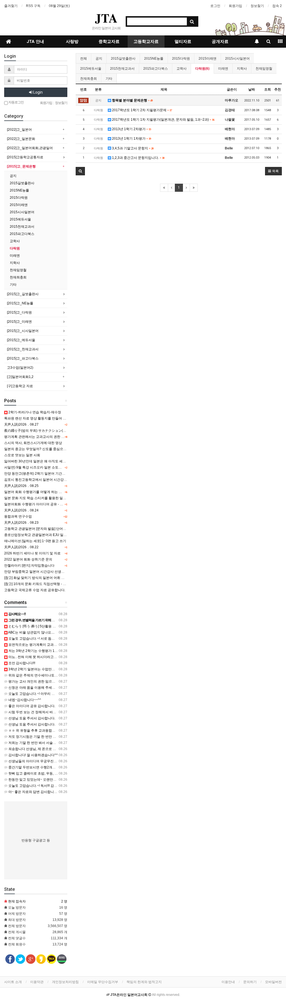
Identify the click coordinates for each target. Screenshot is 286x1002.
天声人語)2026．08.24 (21, 510)
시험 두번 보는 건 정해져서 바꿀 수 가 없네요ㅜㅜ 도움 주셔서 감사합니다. (63, 712)
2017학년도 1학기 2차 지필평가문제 (141, 110)
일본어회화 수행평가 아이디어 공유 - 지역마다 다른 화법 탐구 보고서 (55, 504)
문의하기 (250, 982)
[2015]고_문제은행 (21, 166)
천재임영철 (264, 69)
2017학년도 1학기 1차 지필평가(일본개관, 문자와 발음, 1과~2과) (162, 120)
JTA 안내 (35, 41)
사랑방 (72, 41)
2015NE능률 (153, 58)
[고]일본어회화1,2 (20, 377)
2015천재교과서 (122, 69)
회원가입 (235, 6)
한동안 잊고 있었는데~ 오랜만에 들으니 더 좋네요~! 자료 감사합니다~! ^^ (62, 780)
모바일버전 (273, 982)
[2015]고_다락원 (19, 312)
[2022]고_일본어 (19, 130)
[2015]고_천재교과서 (23, 349)
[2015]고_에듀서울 (21, 340)
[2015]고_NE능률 (20, 303)
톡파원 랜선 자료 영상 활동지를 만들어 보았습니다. (42, 418)
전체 (83, 58)
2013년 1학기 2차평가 (131, 129)
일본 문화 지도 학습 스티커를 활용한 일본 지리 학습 (42, 498)
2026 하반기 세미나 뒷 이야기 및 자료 (32, 553)
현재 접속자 (17, 901)
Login (37, 92)
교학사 (182, 69)
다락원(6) (202, 69)
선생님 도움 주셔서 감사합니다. (31, 718)
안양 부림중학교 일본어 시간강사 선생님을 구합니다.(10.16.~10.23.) (55, 572)
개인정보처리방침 (65, 982)
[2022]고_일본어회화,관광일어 (30, 148)
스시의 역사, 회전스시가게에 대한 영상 (33, 443)
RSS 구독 (33, 6)
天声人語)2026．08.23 (21, 523)
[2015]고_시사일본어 (23, 331)
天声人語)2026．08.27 (21, 424)
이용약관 (37, 982)
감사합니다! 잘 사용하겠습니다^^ (33, 755)
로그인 (215, 6)
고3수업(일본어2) (20, 368)
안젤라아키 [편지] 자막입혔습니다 (29, 565)
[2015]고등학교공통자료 (25, 157)
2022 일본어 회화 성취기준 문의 (28, 559)
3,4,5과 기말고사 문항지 (132, 148)
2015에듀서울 (90, 69)
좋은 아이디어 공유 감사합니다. (31, 706)
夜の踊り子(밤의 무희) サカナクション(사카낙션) (40, 431)
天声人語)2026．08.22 (21, 547)
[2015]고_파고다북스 (23, 358)
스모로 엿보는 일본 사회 (22, 455)
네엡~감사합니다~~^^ (24, 700)
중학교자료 (109, 41)
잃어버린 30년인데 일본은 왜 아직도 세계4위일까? (42, 461)
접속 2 (277, 6)
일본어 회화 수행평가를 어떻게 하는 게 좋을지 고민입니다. (47, 492)
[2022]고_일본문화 (21, 139)
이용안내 (228, 982)
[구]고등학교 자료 (20, 386)
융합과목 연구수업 (18, 516)
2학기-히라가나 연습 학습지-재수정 (34, 412)
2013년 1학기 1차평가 (131, 138)
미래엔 (223, 69)
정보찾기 (257, 6)
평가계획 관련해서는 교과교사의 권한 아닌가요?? (41, 437)
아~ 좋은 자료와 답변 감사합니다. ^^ (35, 792)
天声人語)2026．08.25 (21, 486)
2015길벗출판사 (123, 58)
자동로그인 (16, 102)
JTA (106, 18)
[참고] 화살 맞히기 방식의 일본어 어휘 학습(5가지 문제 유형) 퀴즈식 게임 (58, 578)
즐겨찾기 (11, 6)
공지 (99, 58)
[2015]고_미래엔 (19, 322)
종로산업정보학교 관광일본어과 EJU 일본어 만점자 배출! (46, 535)
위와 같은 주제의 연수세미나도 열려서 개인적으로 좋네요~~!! (53, 675)
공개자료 (220, 41)
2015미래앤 (207, 58)
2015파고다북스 (155, 69)
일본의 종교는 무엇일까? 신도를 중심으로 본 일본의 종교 (46, 449)
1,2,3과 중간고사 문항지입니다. (137, 158)
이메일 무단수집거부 (102, 982)
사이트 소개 (13, 982)
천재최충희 (88, 79)
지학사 (242, 69)
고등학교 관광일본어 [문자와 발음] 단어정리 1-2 (39, 529)
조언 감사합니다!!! (21, 663)
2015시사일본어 (237, 58)
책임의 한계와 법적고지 (144, 982)
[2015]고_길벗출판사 (23, 294)
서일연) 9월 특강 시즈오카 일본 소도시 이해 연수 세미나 (46, 467)
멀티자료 (183, 41)
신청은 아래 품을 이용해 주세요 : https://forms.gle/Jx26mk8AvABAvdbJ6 (62, 688)
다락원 (15, 248)
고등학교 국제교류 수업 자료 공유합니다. (34, 590)
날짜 (251, 89)
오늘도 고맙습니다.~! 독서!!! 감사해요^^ (37, 786)
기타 (109, 79)
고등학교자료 (146, 41)
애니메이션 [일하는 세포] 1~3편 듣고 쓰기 (35, 541)
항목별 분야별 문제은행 (131, 100)
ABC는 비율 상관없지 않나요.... (31, 632)
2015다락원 (181, 58)
